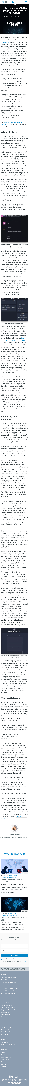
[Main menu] (26, 2)
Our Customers (5, 1055)
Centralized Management (8, 1007)
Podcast (3, 1066)
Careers (3, 1062)
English (24, 1080)
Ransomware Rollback (7, 1014)
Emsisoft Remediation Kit (8, 982)
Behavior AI (4, 1017)
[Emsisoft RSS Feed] (20, 1083)
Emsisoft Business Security (9, 977)
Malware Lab (14, 968)
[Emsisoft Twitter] (17, 1083)
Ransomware (14, 4)
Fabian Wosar (8, 16)
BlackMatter (5, 42)
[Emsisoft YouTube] (9, 1083)
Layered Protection (6, 1003)
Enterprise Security (6, 1027)
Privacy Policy (5, 1080)
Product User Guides (7, 1032)
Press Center (5, 1059)
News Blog (4, 1025)
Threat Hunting (5, 1012)
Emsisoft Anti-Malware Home (9, 988)
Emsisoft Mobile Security (8, 993)
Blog (8, 968)
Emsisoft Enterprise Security (9, 980)
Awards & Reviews (6, 1057)
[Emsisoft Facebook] (14, 1083)
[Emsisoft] (14, 1076)
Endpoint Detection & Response (10, 1010)
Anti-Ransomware (6, 1005)
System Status (18, 1080)
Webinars (4, 1064)
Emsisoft (5, 2)
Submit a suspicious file (8, 1044)
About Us (3, 1052)
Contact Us (4, 1042)
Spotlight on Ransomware (9, 877)
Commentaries (13, 875)
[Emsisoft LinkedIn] (12, 1083)
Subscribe (14, 956)
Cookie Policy (12, 1080)
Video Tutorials (5, 1034)
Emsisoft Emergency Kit (8, 991)
